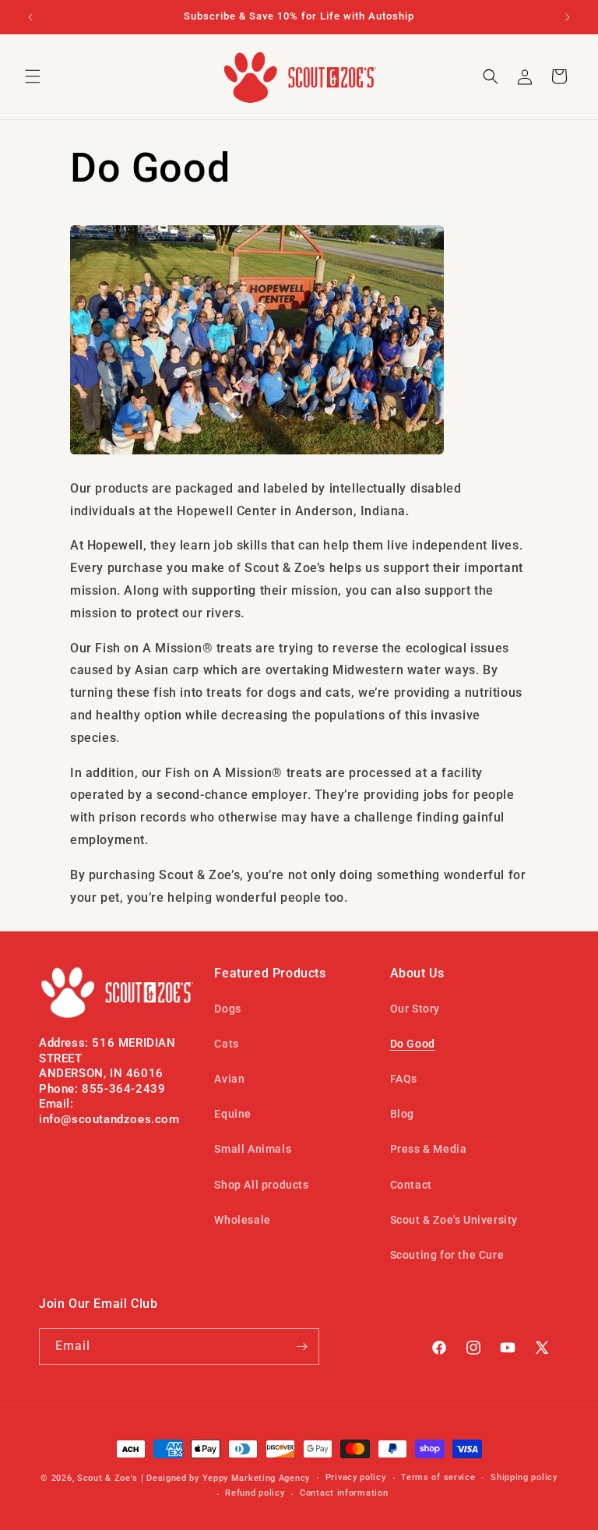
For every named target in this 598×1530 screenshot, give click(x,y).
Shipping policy (524, 1477)
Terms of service (438, 1477)
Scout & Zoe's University (454, 1220)
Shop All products (261, 1184)
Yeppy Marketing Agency (256, 1478)
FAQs (403, 1078)
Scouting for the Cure (447, 1255)
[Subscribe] (301, 1346)
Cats (226, 1043)
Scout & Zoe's (107, 1478)
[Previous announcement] (30, 17)
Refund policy (254, 1493)
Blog (402, 1114)
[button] (33, 76)
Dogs (227, 1008)
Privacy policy (355, 1477)
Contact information (344, 1493)
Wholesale (242, 1220)
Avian (229, 1078)
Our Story (415, 1008)
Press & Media (428, 1149)
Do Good (412, 1043)
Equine (233, 1114)
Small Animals (252, 1149)
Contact (411, 1184)
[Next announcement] (568, 17)
